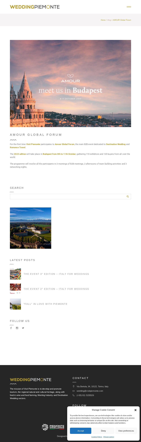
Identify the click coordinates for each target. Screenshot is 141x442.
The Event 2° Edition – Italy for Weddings (56, 289)
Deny (103, 431)
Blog (109, 20)
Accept (81, 431)
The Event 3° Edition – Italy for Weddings (56, 274)
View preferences (126, 431)
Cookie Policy (96, 437)
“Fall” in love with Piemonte (46, 304)
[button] (135, 410)
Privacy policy (108, 437)
